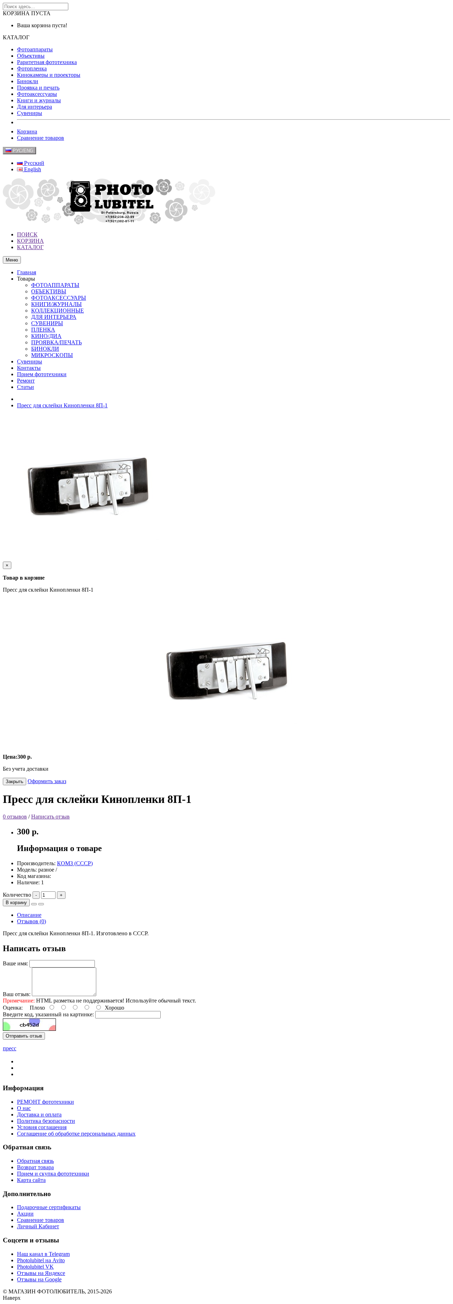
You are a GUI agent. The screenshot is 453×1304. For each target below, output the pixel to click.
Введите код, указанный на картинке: (48, 1014)
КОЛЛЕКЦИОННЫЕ (57, 311)
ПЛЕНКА (43, 330)
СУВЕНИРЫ (47, 323)
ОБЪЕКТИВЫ (48, 291)
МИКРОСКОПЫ (52, 355)
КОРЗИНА (30, 241)
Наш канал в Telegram (43, 1254)
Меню (12, 260)
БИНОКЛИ (45, 349)
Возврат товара (35, 1167)
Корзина (27, 131)
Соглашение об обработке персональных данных (76, 1134)
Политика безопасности (46, 1121)
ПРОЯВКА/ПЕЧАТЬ (56, 342)
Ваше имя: (15, 963)
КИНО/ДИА (46, 336)
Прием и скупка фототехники (53, 1174)
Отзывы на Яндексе (41, 1273)
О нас (24, 1108)
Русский (33, 163)
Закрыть (14, 781)
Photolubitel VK (35, 1267)
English (32, 169)
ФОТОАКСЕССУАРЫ (58, 298)
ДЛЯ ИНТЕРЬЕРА (53, 317)
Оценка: (13, 1008)
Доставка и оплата (39, 1114)
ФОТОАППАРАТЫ (55, 285)
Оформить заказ (47, 781)
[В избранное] (34, 904)
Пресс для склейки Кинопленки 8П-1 (62, 405)
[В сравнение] (41, 904)
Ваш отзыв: (16, 994)
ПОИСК (27, 234)
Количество (17, 895)
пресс (9, 1048)
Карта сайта (31, 1180)
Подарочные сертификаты (49, 1207)
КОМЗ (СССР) (75, 863)
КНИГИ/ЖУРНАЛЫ (56, 304)
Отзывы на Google (39, 1279)
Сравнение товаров (40, 138)
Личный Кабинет (38, 1226)
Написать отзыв (50, 817)
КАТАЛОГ (30, 247)
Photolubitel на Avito (41, 1260)
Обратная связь (35, 1161)
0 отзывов (15, 817)
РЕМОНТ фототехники (45, 1102)
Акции (25, 1214)
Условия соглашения (42, 1127)
